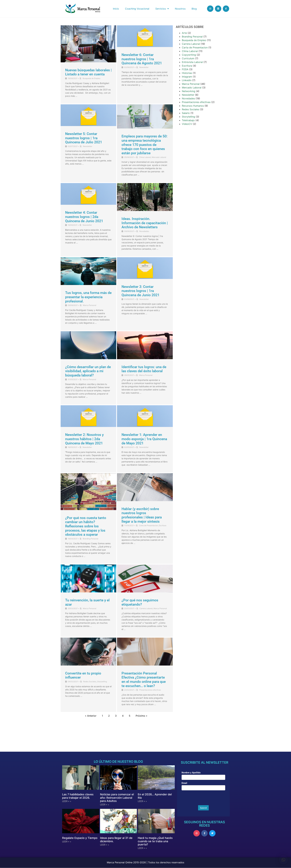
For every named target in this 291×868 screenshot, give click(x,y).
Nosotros (180, 8)
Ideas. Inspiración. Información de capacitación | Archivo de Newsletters (145, 223)
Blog (194, 8)
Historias (187, 72)
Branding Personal (90, 539)
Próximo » (141, 715)
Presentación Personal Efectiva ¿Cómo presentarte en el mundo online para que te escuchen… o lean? (144, 679)
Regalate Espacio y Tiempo (79, 837)
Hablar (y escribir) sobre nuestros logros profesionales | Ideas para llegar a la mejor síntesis (142, 515)
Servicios (160, 8)
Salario (186, 113)
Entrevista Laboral (192, 62)
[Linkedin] (218, 8)
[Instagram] (210, 8)
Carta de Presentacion (148, 525)
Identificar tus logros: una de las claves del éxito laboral (144, 369)
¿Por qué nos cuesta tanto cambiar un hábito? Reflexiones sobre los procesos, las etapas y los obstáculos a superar (85, 526)
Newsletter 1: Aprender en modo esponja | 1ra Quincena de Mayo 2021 (144, 439)
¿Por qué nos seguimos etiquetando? (140, 602)
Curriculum (188, 58)
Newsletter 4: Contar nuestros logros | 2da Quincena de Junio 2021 (84, 217)
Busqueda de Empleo (91, 78)
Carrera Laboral (146, 608)
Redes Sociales (89, 681)
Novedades (144, 231)
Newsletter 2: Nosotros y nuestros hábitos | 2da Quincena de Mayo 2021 (84, 439)
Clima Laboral (145, 157)
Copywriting (189, 54)
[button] (283, 859)
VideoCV (187, 123)
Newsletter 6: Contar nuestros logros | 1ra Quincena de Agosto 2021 (142, 59)
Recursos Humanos (193, 105)
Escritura (162, 525)
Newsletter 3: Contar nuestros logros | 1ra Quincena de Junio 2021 (140, 291)
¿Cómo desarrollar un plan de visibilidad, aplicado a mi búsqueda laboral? (88, 371)
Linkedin (186, 80)
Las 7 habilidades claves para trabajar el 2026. (78, 796)
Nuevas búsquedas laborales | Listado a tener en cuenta (88, 72)
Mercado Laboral (159, 157)
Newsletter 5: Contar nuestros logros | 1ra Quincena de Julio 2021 (83, 138)
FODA (185, 69)
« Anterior (90, 715)
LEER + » (66, 801)
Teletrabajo (188, 120)
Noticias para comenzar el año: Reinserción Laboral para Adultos (117, 797)
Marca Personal (89, 305)
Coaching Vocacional (137, 8)
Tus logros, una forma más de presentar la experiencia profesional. (88, 297)
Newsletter (144, 67)
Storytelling (102, 681)
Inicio (116, 8)
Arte (184, 32)
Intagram (187, 76)
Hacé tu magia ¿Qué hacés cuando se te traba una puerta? (155, 841)
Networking (188, 91)
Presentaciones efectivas (150, 690)
